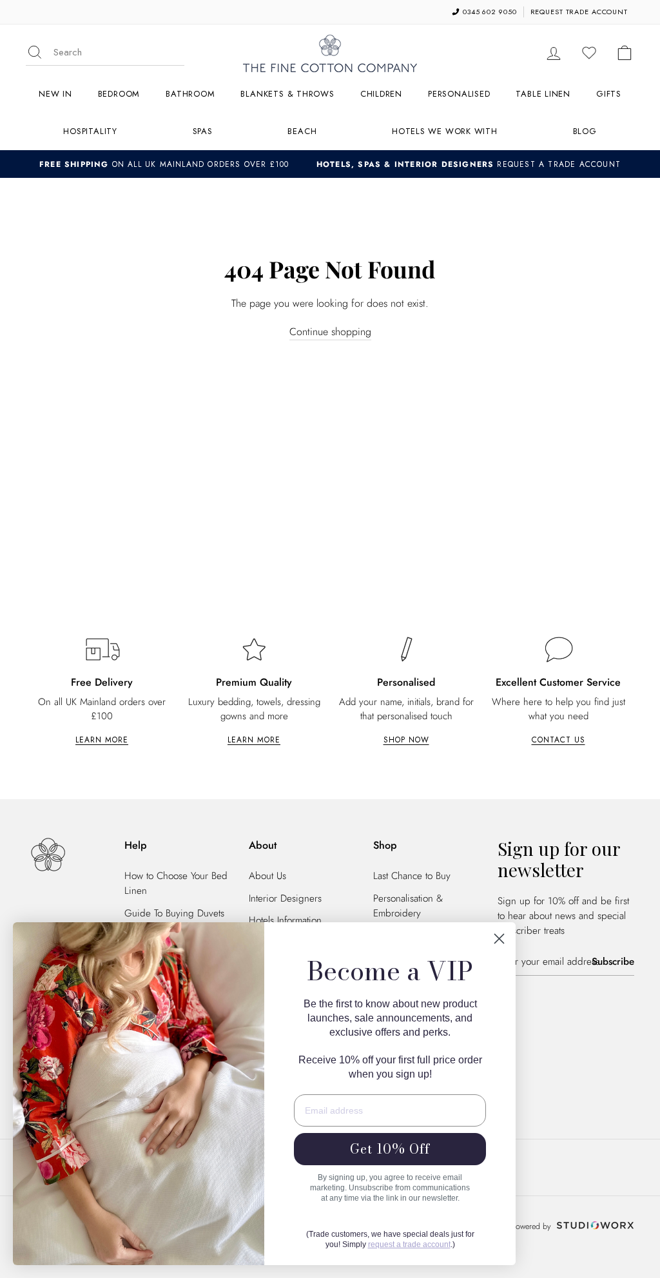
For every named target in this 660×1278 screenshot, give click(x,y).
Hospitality (90, 131)
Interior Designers (285, 898)
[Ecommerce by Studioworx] (593, 1226)
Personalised (459, 94)
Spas (203, 131)
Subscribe (613, 961)
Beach (301, 131)
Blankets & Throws (287, 94)
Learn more (101, 740)
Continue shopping (330, 331)
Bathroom (190, 94)
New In (55, 94)
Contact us (558, 740)
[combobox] (118, 52)
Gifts (608, 94)
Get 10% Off (390, 1149)
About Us (267, 876)
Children (381, 94)
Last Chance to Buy (412, 876)
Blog (585, 131)
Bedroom (119, 94)
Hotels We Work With (445, 131)
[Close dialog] (499, 938)
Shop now (406, 740)
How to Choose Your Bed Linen (176, 883)
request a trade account (409, 1244)
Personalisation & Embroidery (408, 905)
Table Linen (543, 94)
